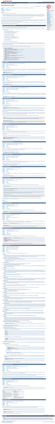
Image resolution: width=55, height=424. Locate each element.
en (40, 6)
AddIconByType (40, 15)
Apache (2, 3)
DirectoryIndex (21, 14)
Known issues (49, 26)
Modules (44, 1)
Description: (4, 63)
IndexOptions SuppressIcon (28, 109)
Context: (4, 65)
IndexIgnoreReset (49, 20)
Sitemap (53, 1)
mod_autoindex (19, 43)
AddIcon (30, 15)
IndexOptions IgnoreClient (14, 27)
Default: (4, 216)
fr (41, 6)
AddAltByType (48, 14)
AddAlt (48, 13)
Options (22, 18)
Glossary (51, 1)
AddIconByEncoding (34, 15)
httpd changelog (49, 25)
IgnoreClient (8, 377)
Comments (48, 29)
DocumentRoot (35, 407)
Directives (47, 1)
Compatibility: (4, 234)
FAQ (49, 1)
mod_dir (43, 14)
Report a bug (48, 27)
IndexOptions (9, 21)
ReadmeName (48, 23)
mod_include (34, 196)
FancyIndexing (27, 81)
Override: (4, 78)
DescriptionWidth (7, 115)
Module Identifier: (3, 9)
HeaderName (48, 18)
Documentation (9, 3)
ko (44, 6)
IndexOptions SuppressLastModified (21, 110)
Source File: (3, 10)
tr (45, 6)
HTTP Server (5, 3)
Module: (4, 67)
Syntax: (4, 64)
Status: (2, 8)
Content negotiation (5, 195)
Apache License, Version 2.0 (9, 422)
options (5, 196)
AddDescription (48, 15)
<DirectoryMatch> (34, 226)
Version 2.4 (12, 3)
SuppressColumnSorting (17, 21)
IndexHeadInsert (49, 19)
